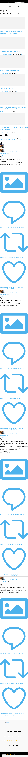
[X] (16, 748)
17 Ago (2, 296)
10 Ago (2, 583)
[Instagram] (13, 748)
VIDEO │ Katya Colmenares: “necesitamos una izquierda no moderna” (13, 108)
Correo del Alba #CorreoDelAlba (12, 152)
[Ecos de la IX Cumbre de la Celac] (12, 48)
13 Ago (2, 437)
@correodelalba (4, 153)
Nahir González (4, 73)
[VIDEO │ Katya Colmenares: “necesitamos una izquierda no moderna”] (12, 104)
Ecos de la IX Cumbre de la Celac (10, 51)
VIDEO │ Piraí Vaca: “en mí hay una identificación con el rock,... (11, 32)
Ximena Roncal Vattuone (6, 54)
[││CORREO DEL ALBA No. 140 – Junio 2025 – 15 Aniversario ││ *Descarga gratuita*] (12, 124)
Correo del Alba (4, 132)
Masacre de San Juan (6, 88)
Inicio (1, 6)
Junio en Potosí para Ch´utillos (9, 70)
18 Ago (2, 155)
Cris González (3, 36)
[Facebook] (10, 748)
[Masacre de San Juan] (12, 86)
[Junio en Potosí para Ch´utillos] (12, 67)
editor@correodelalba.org (12, 740)
